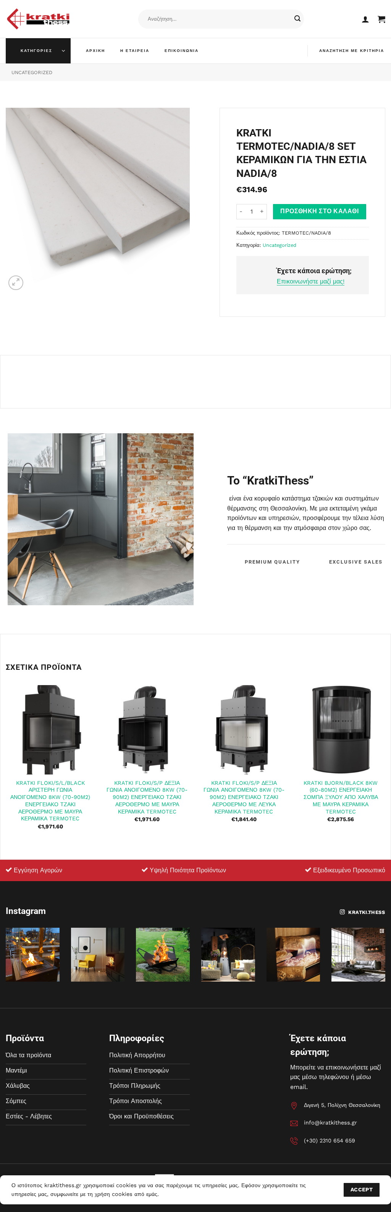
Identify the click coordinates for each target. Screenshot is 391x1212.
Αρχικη (95, 51)
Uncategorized (31, 72)
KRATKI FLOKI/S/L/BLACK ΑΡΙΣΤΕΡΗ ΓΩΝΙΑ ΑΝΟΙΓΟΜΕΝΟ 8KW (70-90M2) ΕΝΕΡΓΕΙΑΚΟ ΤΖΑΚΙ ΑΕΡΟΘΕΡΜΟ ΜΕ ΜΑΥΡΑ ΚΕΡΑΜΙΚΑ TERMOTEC (50, 801)
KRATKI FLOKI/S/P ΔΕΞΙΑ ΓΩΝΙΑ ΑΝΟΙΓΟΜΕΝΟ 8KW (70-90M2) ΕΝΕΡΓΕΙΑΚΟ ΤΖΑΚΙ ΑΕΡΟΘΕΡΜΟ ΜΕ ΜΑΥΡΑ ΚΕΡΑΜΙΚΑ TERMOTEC (147, 797)
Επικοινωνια (182, 51)
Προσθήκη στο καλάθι (319, 211)
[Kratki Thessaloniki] (38, 19)
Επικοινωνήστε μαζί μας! (310, 281)
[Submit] (297, 19)
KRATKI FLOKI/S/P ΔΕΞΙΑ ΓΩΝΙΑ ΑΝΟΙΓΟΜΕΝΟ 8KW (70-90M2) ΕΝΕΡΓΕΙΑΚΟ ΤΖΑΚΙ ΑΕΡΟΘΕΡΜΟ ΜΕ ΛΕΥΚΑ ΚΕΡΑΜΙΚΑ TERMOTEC (244, 797)
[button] (365, 19)
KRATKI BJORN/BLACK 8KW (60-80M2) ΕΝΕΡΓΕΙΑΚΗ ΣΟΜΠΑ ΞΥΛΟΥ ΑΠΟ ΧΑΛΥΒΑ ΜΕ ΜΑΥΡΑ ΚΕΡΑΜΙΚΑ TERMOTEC (341, 797)
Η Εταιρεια (134, 51)
